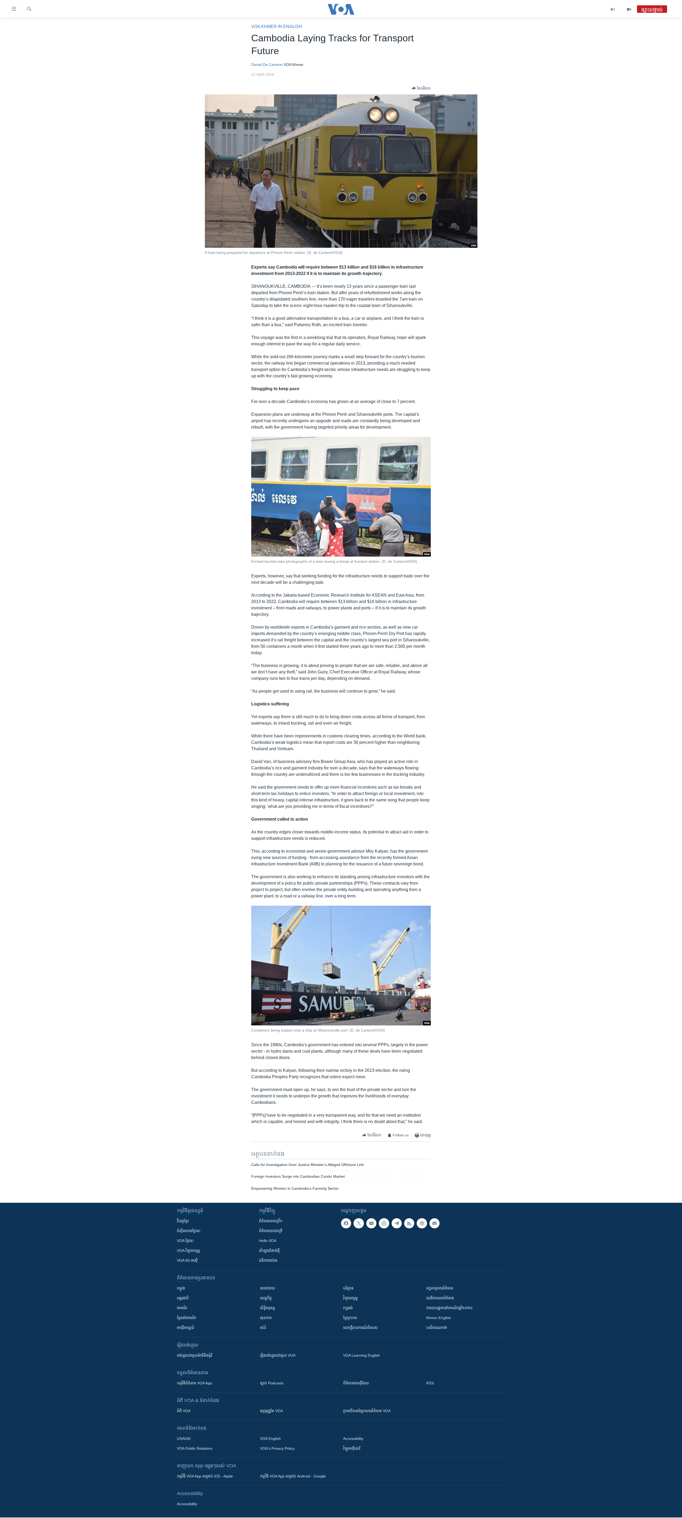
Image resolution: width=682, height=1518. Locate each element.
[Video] (629, 9)
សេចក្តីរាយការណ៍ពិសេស (360, 1327)
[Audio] (613, 9)
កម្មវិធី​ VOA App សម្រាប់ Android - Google (293, 1476)
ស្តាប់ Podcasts (271, 1383)
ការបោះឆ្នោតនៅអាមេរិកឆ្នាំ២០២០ (449, 1308)
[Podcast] (422, 1223)
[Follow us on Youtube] (371, 1223)
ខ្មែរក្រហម (350, 1318)
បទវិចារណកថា (436, 1327)
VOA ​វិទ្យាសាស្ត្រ (188, 1250)
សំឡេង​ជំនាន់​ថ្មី (269, 1250)
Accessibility (353, 1438)
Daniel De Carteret (267, 64)
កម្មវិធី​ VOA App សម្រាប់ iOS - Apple (205, 1476)
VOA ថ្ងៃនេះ (185, 1241)
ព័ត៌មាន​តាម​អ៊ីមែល (356, 1383)
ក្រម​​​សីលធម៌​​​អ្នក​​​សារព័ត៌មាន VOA (367, 1411)
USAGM (183, 1438)
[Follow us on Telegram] (397, 1223)
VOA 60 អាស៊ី (187, 1260)
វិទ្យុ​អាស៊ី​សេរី (351, 1448)
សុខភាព (266, 1318)
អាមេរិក (182, 1308)
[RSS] (409, 1223)
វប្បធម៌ (348, 1308)
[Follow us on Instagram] (384, 1223)
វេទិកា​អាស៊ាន (268, 1260)
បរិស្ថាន (348, 1288)
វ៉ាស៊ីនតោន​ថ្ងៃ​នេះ (188, 1231)
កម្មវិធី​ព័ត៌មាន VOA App (194, 1383)
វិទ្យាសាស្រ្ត (350, 1298)
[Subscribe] (434, 1223)
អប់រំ (263, 1327)
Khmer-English (438, 1318)
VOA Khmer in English (276, 26)
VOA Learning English (361, 1355)
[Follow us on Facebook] (346, 1223)
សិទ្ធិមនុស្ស (267, 1308)
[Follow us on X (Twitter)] (359, 1223)
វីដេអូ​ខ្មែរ (183, 1221)
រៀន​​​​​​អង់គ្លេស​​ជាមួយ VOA (277, 1355)
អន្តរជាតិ (183, 1298)
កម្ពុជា (181, 1288)
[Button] (421, 88)
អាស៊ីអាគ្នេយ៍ (185, 1327)
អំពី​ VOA (183, 1411)
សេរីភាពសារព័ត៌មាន (440, 1298)
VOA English (270, 1438)
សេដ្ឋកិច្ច (266, 1298)
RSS (430, 1383)
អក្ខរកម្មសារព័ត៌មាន (439, 1288)
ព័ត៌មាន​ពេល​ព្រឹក (270, 1221)
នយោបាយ (267, 1288)
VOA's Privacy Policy (277, 1448)
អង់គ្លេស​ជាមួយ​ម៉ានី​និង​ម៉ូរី (194, 1355)
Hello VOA (267, 1241)
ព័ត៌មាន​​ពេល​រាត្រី (270, 1231)
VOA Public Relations (194, 1448)
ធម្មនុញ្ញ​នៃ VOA (271, 1411)
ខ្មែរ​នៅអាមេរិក (186, 1318)
